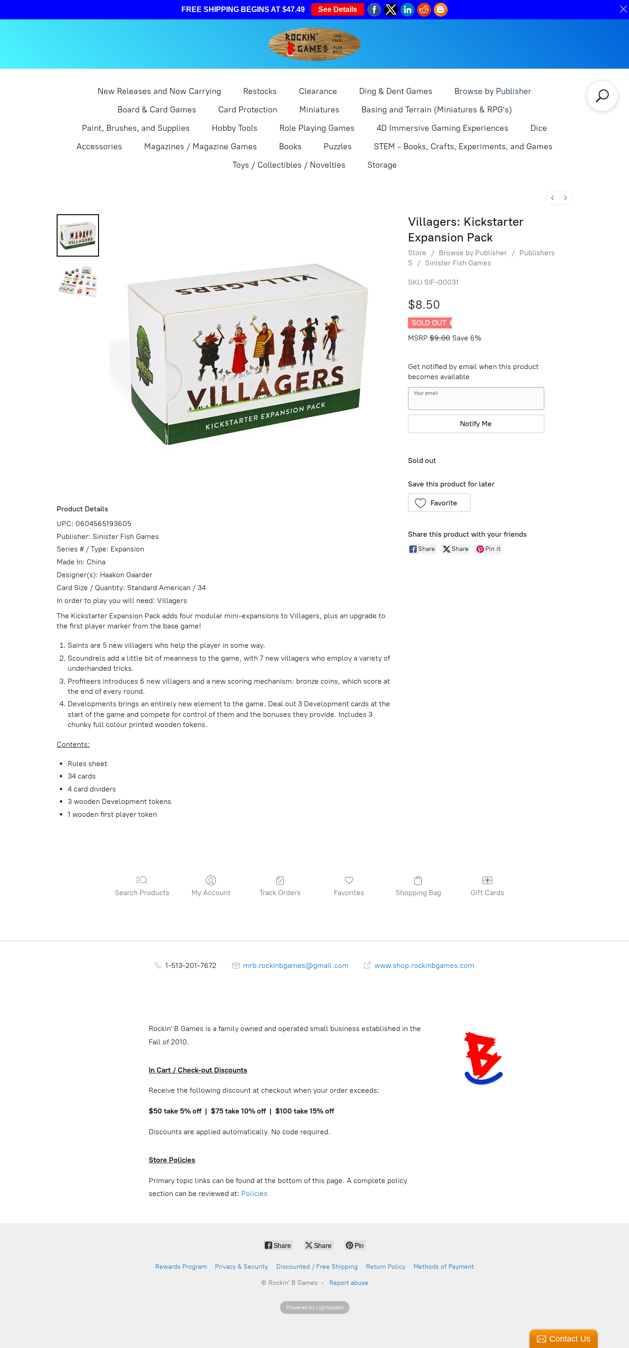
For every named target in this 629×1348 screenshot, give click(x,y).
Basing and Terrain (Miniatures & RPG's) (436, 110)
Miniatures (319, 110)
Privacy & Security (241, 1267)
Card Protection (247, 110)
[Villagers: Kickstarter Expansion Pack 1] (78, 281)
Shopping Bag (418, 892)
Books (290, 146)
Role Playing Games (317, 128)
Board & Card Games (156, 110)
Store (417, 252)
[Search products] (602, 96)
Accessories (99, 146)
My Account (211, 892)
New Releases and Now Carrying (159, 91)
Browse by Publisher (492, 91)
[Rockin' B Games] (315, 44)
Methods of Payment (444, 1267)
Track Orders (280, 892)
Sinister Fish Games (458, 262)
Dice (538, 128)
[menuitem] (552, 198)
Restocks (260, 91)
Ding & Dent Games (395, 91)
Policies (254, 1193)
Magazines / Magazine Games (200, 146)
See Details (337, 9)
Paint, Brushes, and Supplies (136, 128)
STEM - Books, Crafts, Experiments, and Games (463, 146)
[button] (439, 502)
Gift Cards (487, 892)
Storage (382, 165)
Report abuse (348, 1283)
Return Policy (385, 1267)
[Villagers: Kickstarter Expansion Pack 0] (78, 235)
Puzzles (338, 146)
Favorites (349, 892)
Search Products (142, 892)
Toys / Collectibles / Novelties (289, 165)
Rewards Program (181, 1267)
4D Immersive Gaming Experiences (442, 128)
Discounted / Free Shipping (317, 1267)
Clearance (318, 91)
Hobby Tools (234, 128)
